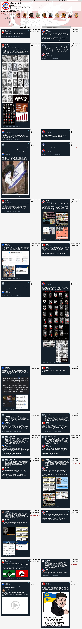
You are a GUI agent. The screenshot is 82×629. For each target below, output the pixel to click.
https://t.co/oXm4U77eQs (55, 443)
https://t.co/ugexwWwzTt (58, 148)
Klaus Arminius (9, 589)
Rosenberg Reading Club (10, 414)
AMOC (7, 30)
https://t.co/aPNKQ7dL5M (14, 443)
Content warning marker (36, 29)
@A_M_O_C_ (16, 3)
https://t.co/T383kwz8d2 (50, 567)
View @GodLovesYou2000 (75, 463)
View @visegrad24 (74, 147)
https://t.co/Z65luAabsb (10, 289)
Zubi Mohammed (8, 282)
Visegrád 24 (47, 143)
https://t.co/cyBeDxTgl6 (19, 151)
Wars (6, 143)
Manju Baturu (48, 44)
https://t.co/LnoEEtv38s (10, 151)
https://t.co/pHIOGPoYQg (50, 51)
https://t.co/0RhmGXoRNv (61, 51)
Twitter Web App (16, 36)
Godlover (47, 459)
